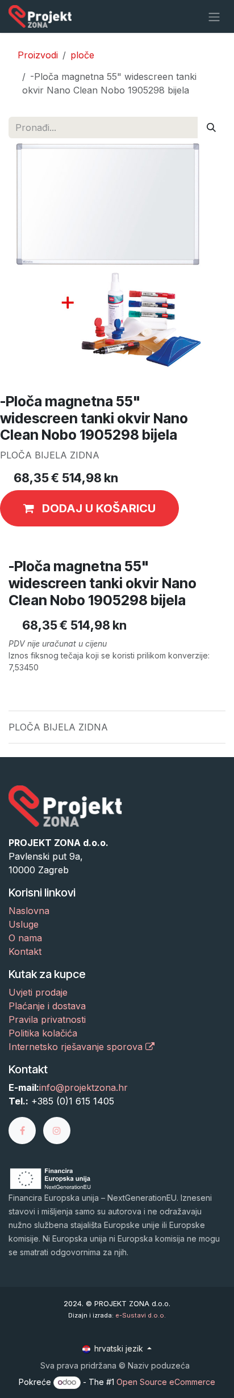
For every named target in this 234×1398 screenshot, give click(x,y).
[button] (89, 508)
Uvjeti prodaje (38, 992)
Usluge (24, 924)
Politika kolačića (43, 1033)
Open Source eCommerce (165, 1382)
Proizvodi (38, 55)
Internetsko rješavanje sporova (77, 1046)
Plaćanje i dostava (47, 1006)
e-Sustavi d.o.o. (140, 1315)
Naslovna (29, 910)
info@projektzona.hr (83, 1087)
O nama (25, 938)
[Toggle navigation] (214, 16)
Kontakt (25, 951)
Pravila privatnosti (47, 1019)
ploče (82, 55)
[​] (26, 1129)
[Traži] (211, 127)
